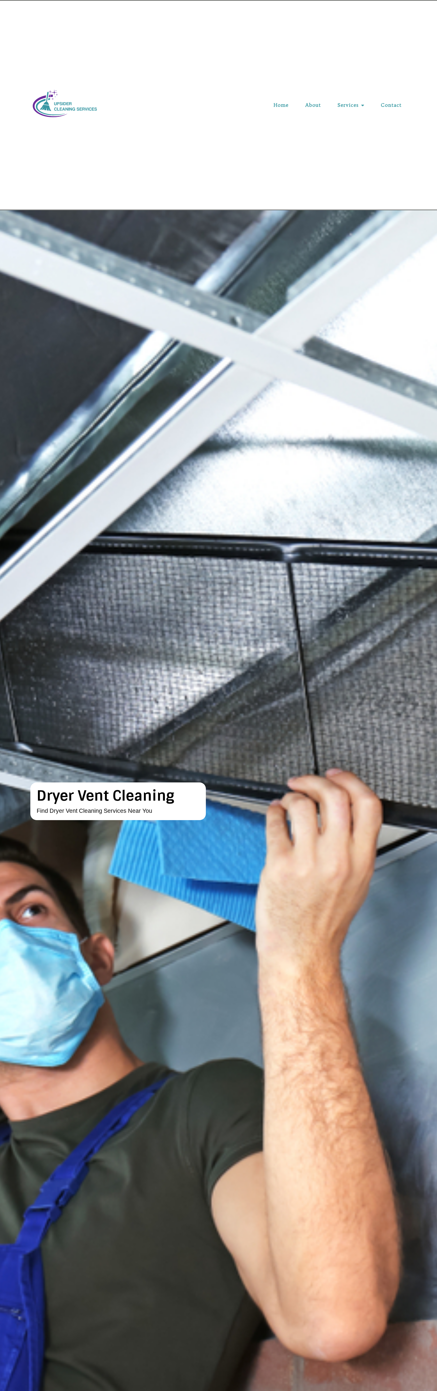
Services (348, 105)
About (313, 105)
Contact (391, 105)
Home (281, 105)
